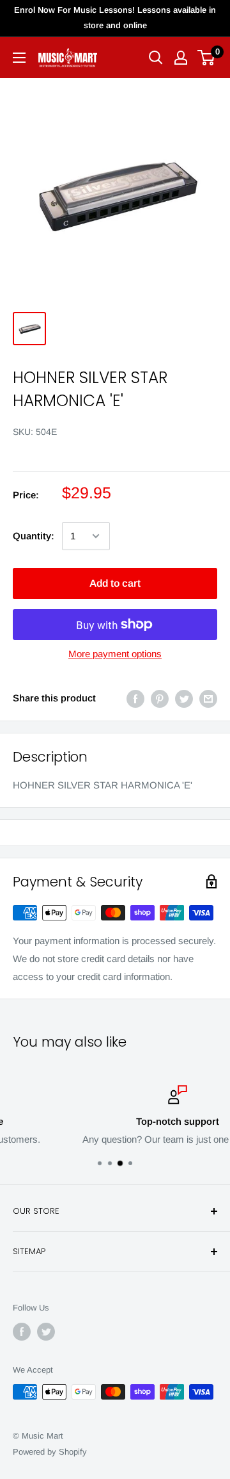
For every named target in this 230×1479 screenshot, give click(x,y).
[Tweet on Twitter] (184, 698)
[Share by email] (208, 698)
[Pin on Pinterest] (160, 698)
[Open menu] (19, 58)
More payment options (115, 653)
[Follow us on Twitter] (46, 1332)
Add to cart (115, 583)
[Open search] (156, 58)
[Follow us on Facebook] (22, 1332)
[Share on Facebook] (135, 698)
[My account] (180, 58)
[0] (207, 57)
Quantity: (33, 535)
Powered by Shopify (50, 1452)
